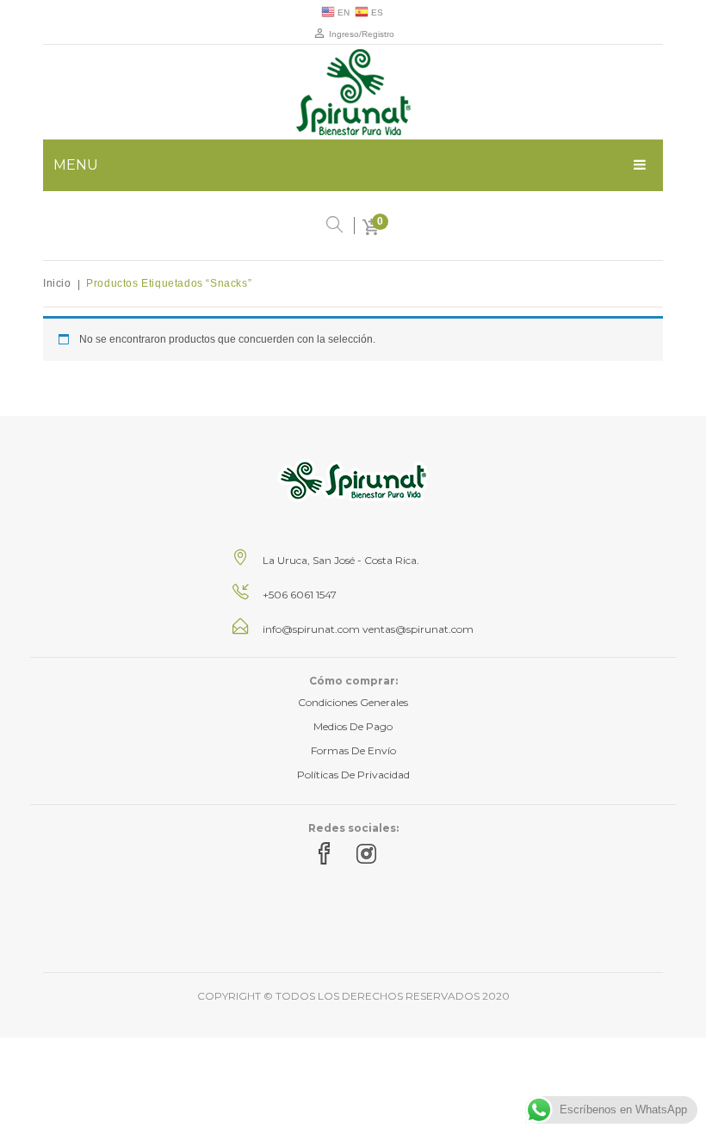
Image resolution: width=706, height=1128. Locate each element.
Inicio (57, 283)
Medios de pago (353, 726)
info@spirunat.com (311, 629)
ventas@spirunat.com (418, 629)
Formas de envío (353, 750)
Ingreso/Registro (360, 34)
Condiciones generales (353, 702)
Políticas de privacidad (353, 774)
